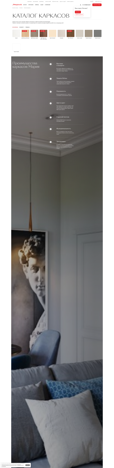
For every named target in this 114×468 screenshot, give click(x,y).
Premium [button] (27, 27)
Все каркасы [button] (15, 27)
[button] (86, 4)
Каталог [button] (25, 4)
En (92, 1)
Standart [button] (21, 27)
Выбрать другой (79, 14)
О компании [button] (47, 4)
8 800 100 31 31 (98, 1)
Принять (27, 465)
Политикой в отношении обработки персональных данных (11, 465)
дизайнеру (41, 1)
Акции (41, 4)
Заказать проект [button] (97, 4)
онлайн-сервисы (70, 1)
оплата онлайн (48, 1)
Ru (91, 1)
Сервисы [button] (37, 4)
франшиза (30, 1)
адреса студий (63, 1)
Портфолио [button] (30, 4)
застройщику (35, 1)
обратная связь (55, 1)
